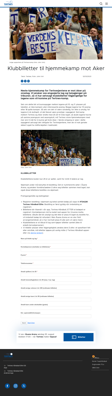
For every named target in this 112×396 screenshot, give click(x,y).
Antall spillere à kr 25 (29, 271)
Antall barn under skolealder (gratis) (34, 304)
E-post (24, 255)
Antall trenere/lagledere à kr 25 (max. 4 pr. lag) (38, 280)
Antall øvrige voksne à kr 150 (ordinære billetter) (39, 288)
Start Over (31, 323)
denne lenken (36, 233)
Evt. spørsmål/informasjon (30, 313)
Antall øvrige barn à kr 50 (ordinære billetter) (37, 296)
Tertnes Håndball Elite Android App (13, 372)
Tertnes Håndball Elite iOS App (15, 367)
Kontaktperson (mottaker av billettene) (36, 247)
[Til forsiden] (8, 3)
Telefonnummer (27, 263)
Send (24, 323)
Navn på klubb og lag (29, 238)
